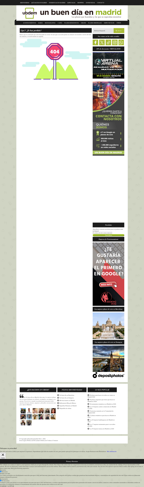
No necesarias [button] (4, 479)
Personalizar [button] (102, 451)
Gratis (83, 23)
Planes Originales (95, 23)
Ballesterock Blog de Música (67, 403)
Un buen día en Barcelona (66, 395)
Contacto (100, 3)
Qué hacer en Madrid (39, 3)
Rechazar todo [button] (94, 451)
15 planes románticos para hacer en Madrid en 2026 (102, 416)
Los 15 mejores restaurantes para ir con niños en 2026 (101, 425)
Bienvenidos (24, 3)
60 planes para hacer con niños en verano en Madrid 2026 (101, 396)
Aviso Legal (22, 440)
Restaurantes (50, 23)
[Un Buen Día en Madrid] (72, 20)
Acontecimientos (29, 23)
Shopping (80, 3)
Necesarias (5, 472)
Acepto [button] (88, 451)
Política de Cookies (46, 440)
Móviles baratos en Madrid (67, 400)
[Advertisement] (108, 190)
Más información (111, 451)
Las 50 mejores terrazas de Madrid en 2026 (102, 429)
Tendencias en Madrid (57, 3)
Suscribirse (108, 235)
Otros (119, 23)
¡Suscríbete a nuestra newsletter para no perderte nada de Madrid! (108, 230)
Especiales (71, 3)
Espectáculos (109, 23)
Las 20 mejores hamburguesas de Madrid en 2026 (101, 421)
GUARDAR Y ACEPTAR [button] (7, 486)
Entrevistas (90, 3)
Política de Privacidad (33, 440)
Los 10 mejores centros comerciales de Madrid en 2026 (102, 407)
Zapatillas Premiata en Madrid (68, 406)
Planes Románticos (71, 23)
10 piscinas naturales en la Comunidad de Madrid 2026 (100, 412)
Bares (40, 23)
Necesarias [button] (3, 470)
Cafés (60, 23)
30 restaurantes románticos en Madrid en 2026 (103, 404)
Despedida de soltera (65, 408)
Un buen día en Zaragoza (66, 398)
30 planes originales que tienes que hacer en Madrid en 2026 (101, 400)
